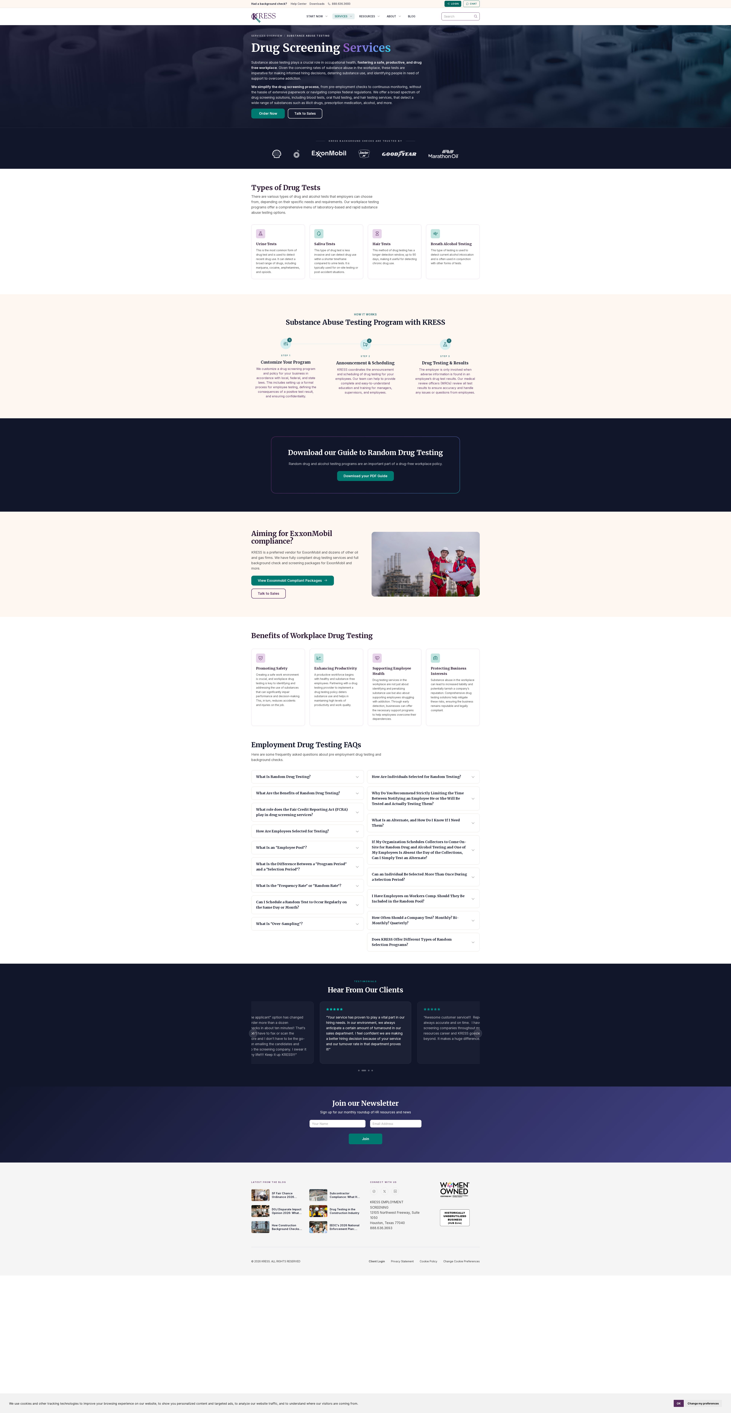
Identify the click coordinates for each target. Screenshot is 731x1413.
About (391, 16)
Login (455, 3)
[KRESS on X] (384, 1191)
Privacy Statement (402, 1261)
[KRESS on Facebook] (374, 1191)
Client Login (377, 1261)
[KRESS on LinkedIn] (395, 1191)
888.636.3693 (341, 3)
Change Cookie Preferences (461, 1261)
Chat (473, 3)
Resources (367, 16)
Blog (411, 16)
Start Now (314, 16)
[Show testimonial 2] (362, 1070)
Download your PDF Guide (365, 476)
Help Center (298, 3)
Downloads (317, 3)
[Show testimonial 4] (372, 1070)
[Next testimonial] (478, 1033)
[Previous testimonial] (253, 1033)
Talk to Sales (305, 113)
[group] (365, 1033)
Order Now (268, 113)
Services (341, 16)
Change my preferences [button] (703, 1403)
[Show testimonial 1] (359, 1070)
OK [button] (679, 1403)
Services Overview (267, 35)
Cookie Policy (428, 1261)
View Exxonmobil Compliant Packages (290, 580)
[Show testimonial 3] (367, 1070)
